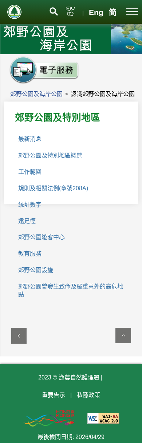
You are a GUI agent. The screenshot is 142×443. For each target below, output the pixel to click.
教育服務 (30, 254)
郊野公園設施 (35, 270)
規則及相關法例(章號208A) (53, 188)
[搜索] (53, 11)
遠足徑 (27, 221)
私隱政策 (88, 395)
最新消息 (30, 139)
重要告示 (53, 395)
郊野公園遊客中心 (41, 237)
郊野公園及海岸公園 (36, 94)
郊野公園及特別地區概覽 (50, 155)
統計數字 (30, 205)
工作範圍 (30, 172)
